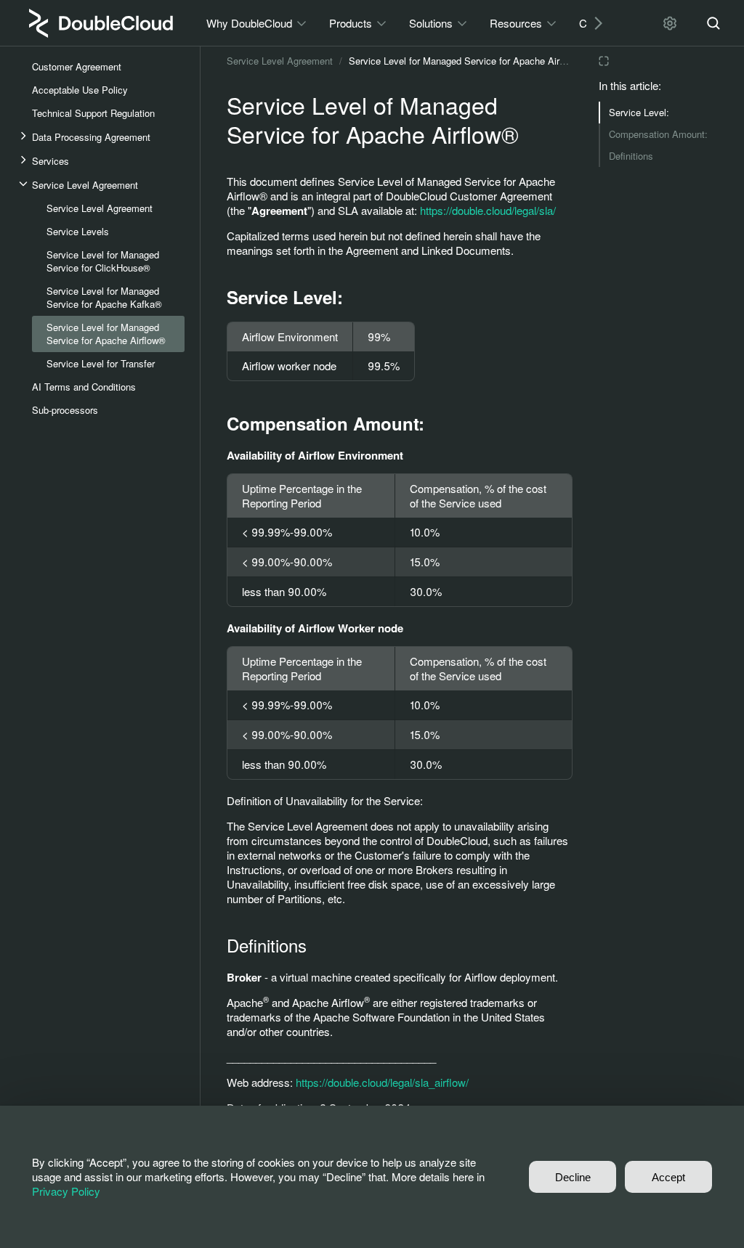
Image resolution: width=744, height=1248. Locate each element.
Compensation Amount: (658, 134)
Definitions (631, 156)
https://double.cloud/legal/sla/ (488, 210)
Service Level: (639, 112)
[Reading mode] (604, 61)
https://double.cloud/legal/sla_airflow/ (382, 1082)
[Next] (592, 23)
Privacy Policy (66, 1191)
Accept (668, 1177)
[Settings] (670, 23)
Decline (573, 1177)
